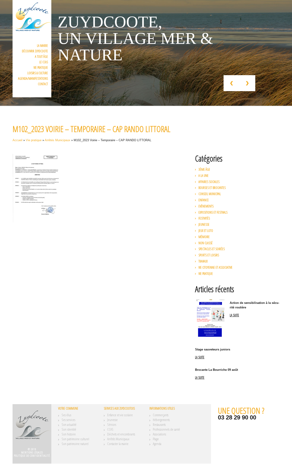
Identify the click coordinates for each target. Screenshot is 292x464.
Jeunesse (203, 224)
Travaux (203, 261)
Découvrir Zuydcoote (35, 51)
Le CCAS (43, 62)
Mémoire (204, 237)
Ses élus (66, 415)
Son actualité (69, 424)
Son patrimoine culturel (75, 439)
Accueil (17, 140)
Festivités (204, 218)
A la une (203, 175)
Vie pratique (41, 67)
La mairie (42, 45)
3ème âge (204, 169)
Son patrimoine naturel (75, 443)
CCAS (110, 429)
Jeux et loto (205, 230)
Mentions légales (32, 452)
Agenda (157, 443)
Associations (159, 434)
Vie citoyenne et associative (215, 267)
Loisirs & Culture (37, 73)
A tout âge (41, 56)
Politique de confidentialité (32, 456)
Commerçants (160, 415)
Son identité (69, 429)
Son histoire (69, 434)
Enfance (203, 200)
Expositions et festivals (212, 212)
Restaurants (159, 424)
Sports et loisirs (208, 255)
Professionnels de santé (166, 429)
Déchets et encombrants (121, 434)
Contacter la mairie (117, 443)
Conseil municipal (209, 194)
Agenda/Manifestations (33, 78)
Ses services (68, 419)
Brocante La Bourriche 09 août (216, 369)
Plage (156, 439)
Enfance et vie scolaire (120, 415)
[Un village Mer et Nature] (32, 427)
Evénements (206, 206)
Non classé (205, 243)
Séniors (111, 424)
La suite (234, 315)
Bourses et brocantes (212, 188)
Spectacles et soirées (211, 249)
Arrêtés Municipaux (57, 140)
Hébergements (161, 419)
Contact (43, 84)
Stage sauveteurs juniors (212, 349)
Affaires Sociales (208, 182)
